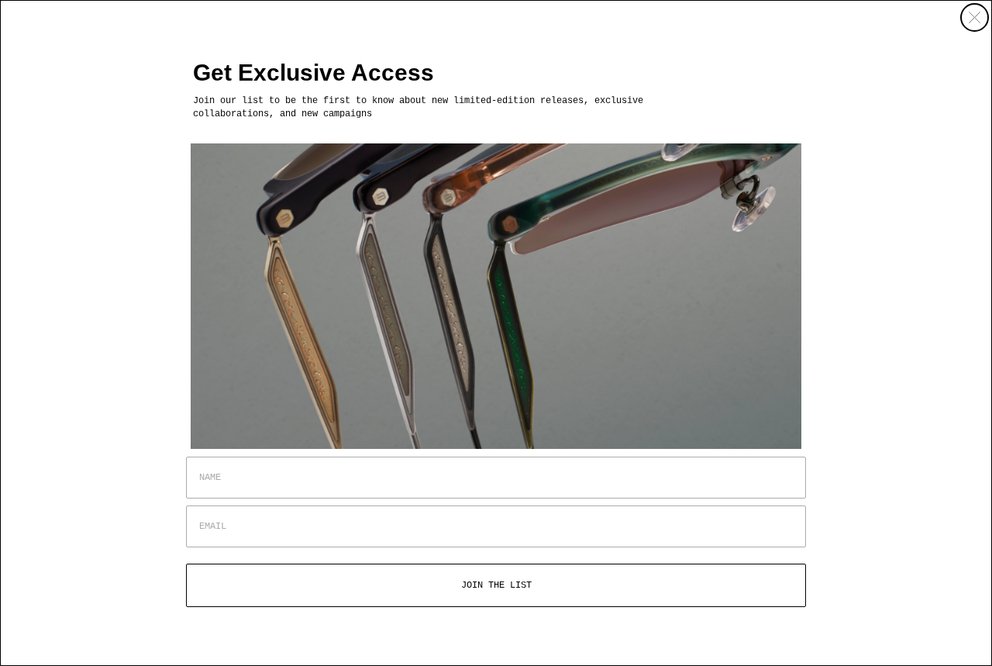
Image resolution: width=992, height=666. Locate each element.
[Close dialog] (974, 17)
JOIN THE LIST (496, 585)
